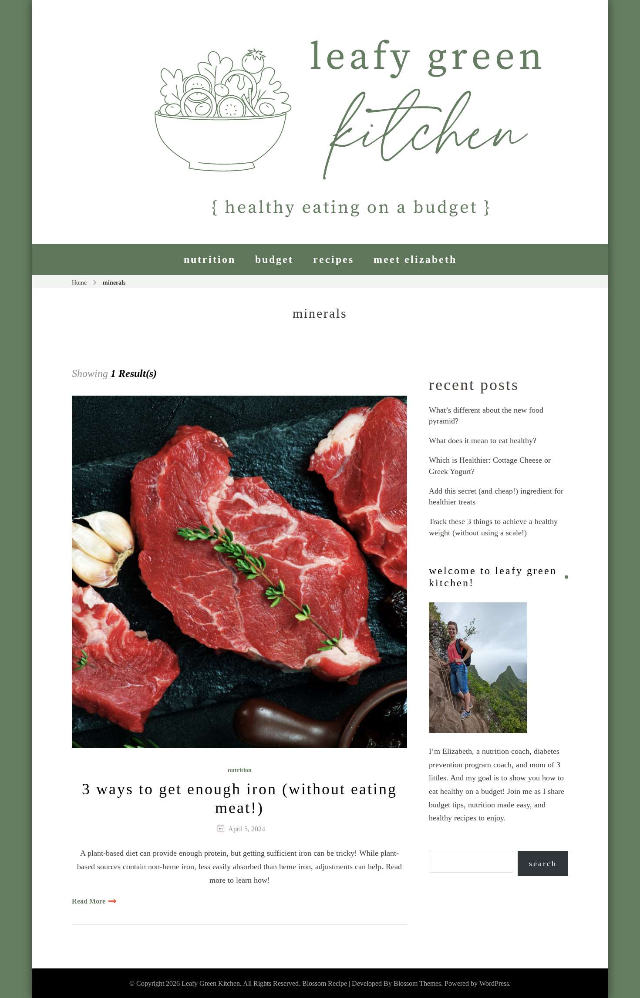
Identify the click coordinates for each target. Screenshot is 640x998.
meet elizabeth (415, 259)
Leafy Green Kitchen (211, 983)
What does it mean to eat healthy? (482, 440)
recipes (333, 259)
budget (274, 259)
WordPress (494, 983)
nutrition (210, 259)
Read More (88, 901)
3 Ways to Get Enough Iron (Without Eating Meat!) (239, 798)
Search (543, 863)
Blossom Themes (417, 983)
